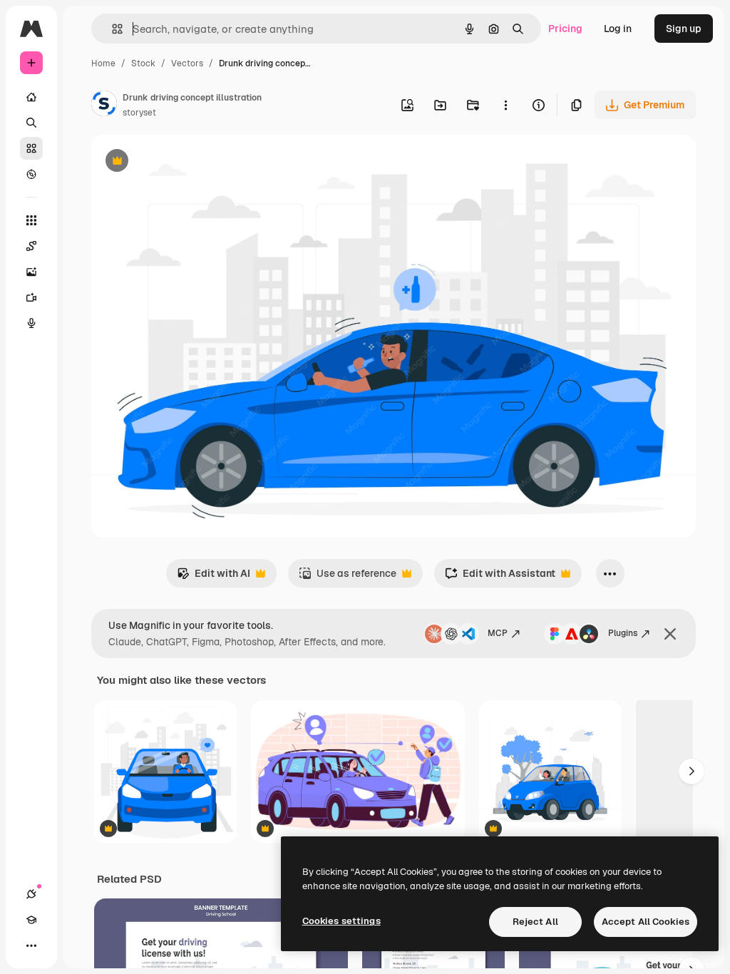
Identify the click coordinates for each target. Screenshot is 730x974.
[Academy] (31, 919)
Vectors (187, 63)
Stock (143, 63)
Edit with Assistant (500, 577)
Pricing (565, 28)
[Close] (670, 633)
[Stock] (31, 148)
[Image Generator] (31, 271)
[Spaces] (31, 246)
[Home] (31, 97)
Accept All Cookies (645, 922)
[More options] (505, 105)
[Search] (31, 122)
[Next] (691, 771)
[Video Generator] (31, 297)
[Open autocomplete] (111, 29)
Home (103, 63)
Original (182, 162)
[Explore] (31, 174)
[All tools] (31, 220)
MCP (498, 633)
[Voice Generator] (31, 323)
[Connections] (31, 894)
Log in (618, 28)
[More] (31, 945)
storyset (139, 112)
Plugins (622, 633)
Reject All (535, 922)
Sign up (683, 28)
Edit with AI (213, 577)
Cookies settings (341, 921)
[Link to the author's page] (104, 106)
